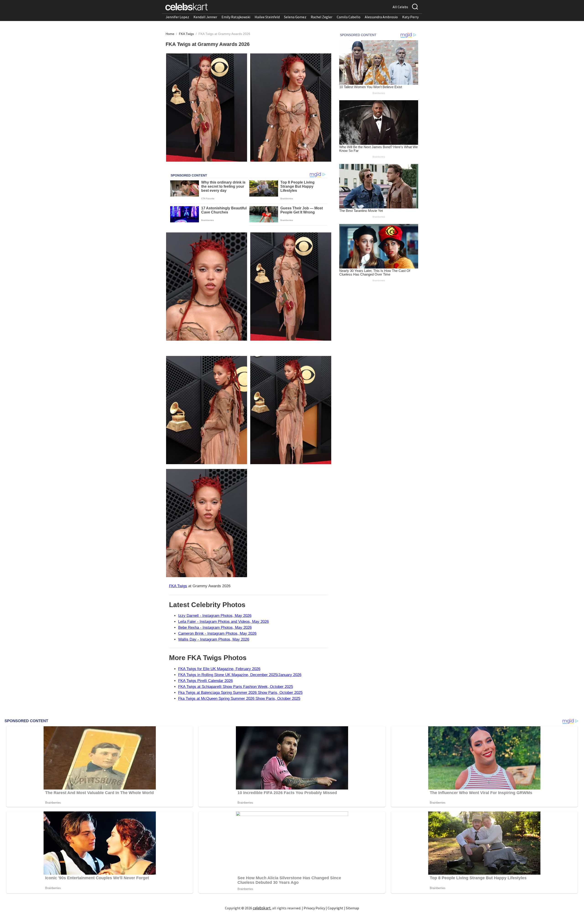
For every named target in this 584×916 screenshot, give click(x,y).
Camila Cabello (348, 17)
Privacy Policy (314, 908)
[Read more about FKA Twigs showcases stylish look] (290, 286)
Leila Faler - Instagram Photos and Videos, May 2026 (223, 621)
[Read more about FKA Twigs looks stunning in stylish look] (290, 410)
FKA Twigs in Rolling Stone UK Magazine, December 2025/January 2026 (239, 675)
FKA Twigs (187, 34)
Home (170, 34)
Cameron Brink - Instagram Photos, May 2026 (217, 633)
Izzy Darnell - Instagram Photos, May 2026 (214, 615)
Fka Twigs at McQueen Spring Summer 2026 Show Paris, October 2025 (239, 698)
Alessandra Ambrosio (381, 17)
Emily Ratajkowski (236, 17)
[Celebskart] (186, 6)
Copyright (335, 908)
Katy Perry (410, 17)
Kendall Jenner (205, 17)
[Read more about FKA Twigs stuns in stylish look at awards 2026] (290, 107)
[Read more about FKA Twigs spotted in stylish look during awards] (206, 410)
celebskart (262, 908)
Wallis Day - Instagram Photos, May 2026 (213, 639)
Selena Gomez (295, 17)
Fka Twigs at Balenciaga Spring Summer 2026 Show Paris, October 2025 (240, 692)
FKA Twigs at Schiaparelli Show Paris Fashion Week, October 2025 (235, 686)
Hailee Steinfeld (267, 17)
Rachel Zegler (321, 17)
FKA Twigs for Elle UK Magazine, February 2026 (219, 669)
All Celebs (400, 7)
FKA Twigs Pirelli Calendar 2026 (205, 681)
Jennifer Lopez (177, 17)
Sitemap (352, 908)
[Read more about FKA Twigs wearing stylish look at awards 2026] (206, 107)
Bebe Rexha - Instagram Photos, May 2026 (215, 627)
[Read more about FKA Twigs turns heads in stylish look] (206, 286)
